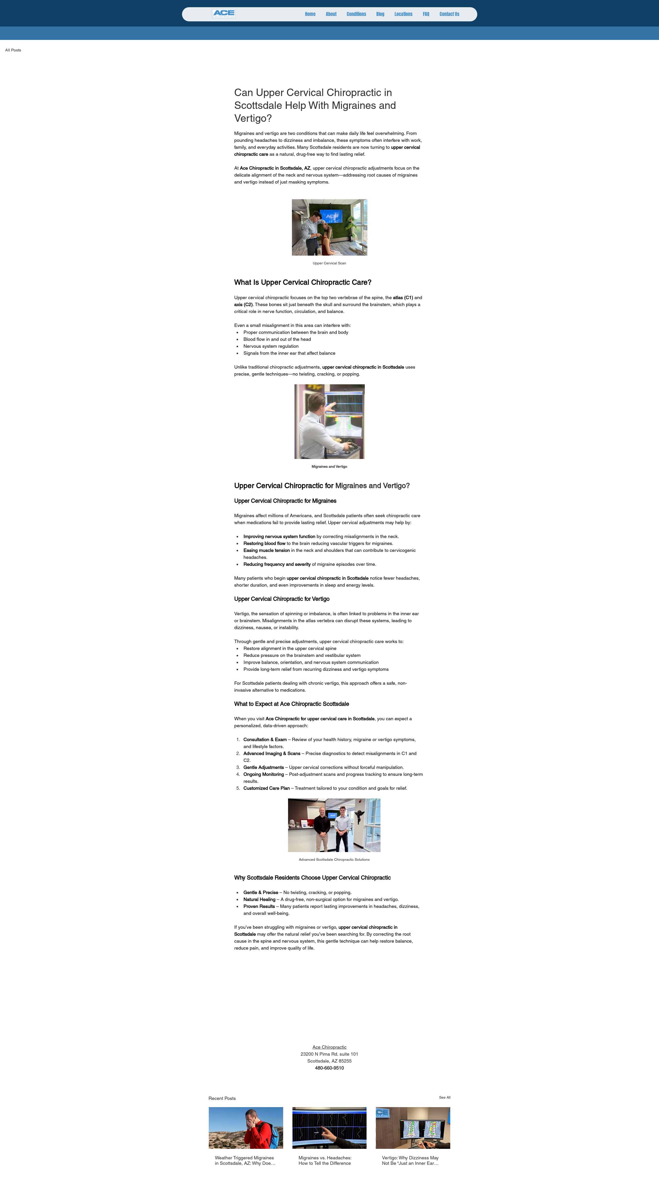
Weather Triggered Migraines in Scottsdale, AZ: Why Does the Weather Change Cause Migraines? (244, 1160)
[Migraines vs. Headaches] (329, 1128)
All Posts (13, 50)
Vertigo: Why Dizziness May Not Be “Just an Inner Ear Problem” (410, 1160)
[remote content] (329, 997)
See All (444, 1097)
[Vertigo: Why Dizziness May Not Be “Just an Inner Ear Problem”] (413, 1128)
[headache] (246, 1128)
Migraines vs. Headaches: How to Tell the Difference (325, 1160)
